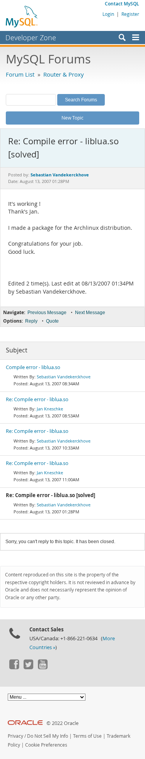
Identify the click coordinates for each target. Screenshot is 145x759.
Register (130, 14)
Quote (52, 321)
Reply (31, 321)
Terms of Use (87, 736)
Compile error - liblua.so (33, 367)
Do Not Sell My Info (47, 736)
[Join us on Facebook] (14, 667)
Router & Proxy (63, 74)
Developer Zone (30, 37)
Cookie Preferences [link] (46, 745)
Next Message (90, 312)
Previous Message (47, 312)
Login (108, 14)
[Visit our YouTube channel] (42, 667)
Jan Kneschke (50, 409)
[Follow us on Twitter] (28, 667)
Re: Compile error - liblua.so (37, 399)
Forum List (20, 74)
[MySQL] (22, 16)
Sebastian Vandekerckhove (63, 377)
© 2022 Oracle (62, 723)
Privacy (15, 736)
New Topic (72, 118)
